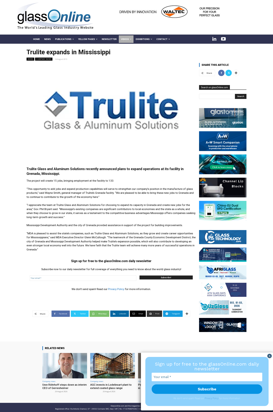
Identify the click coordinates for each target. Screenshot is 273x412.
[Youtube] (223, 39)
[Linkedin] (214, 39)
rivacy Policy (212, 398)
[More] (187, 314)
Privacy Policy (116, 289)
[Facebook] (221, 73)
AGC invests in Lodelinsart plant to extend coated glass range (111, 386)
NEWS (30, 59)
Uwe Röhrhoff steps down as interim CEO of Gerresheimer (64, 386)
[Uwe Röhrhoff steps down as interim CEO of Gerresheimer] (64, 365)
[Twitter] (228, 73)
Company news (43, 59)
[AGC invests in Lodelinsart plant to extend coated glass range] (112, 365)
